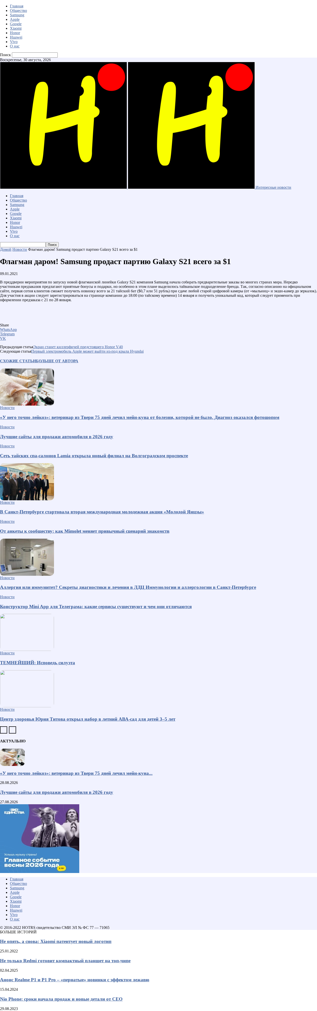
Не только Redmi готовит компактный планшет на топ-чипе (65, 960)
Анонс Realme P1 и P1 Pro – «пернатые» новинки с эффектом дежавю (74, 979)
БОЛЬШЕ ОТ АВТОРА (57, 361)
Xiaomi (16, 28)
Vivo (14, 42)
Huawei (16, 37)
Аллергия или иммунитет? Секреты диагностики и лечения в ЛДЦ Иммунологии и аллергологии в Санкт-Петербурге (128, 587)
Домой (5, 249)
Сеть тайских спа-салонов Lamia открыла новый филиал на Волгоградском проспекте (94, 455)
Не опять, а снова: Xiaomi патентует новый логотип (55, 941)
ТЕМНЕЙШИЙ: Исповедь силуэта (37, 662)
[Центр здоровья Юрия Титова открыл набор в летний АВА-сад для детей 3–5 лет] (158, 688)
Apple (15, 19)
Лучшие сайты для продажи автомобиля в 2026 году (56, 436)
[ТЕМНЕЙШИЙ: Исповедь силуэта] (158, 632)
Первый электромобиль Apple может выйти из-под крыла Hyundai (87, 351)
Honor (15, 33)
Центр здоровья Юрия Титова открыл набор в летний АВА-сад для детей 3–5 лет (87, 719)
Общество (18, 10)
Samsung (17, 15)
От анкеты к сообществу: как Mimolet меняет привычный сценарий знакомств (84, 531)
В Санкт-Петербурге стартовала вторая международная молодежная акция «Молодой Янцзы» (102, 511)
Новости (19, 249)
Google (16, 24)
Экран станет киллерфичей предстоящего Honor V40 (78, 347)
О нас (15, 46)
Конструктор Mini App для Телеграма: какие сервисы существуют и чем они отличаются (96, 606)
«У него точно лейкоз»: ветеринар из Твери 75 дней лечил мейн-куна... (76, 773)
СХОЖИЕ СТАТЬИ (18, 361)
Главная (16, 6)
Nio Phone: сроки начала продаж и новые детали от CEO (61, 999)
